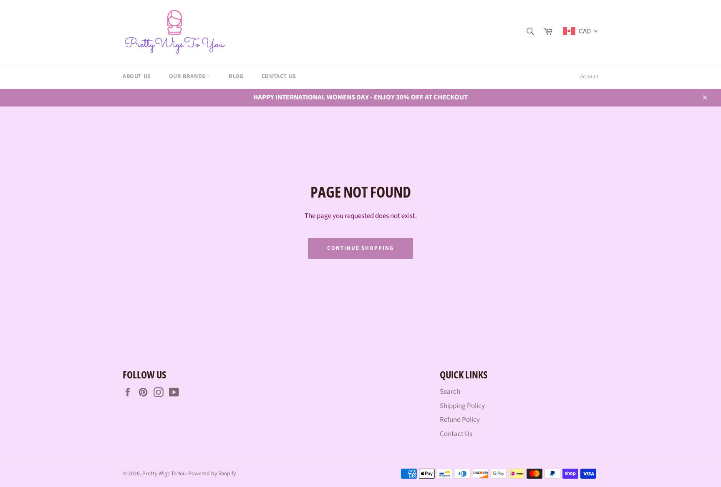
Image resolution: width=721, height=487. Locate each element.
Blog (236, 76)
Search (450, 392)
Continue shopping (360, 248)
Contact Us (279, 76)
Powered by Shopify (212, 473)
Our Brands (188, 76)
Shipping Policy (462, 406)
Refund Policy (460, 420)
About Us (137, 76)
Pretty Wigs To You (164, 473)
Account (589, 76)
